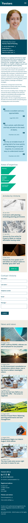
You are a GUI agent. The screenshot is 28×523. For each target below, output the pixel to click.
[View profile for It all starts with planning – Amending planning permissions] (14, 205)
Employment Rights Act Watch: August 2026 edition (12, 440)
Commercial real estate (5, 186)
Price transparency (6, 497)
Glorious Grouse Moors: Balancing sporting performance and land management (12, 417)
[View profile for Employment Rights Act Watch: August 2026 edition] (14, 429)
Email (3, 296)
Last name (4, 284)
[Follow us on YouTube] (9, 474)
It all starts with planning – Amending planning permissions (14, 216)
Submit (4, 313)
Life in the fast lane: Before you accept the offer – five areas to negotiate (12, 394)
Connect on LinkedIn (7, 50)
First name (4, 278)
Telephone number (6, 290)
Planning (4, 168)
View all (14, 269)
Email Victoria (6, 48)
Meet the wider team (7, 52)
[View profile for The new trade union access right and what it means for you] (14, 451)
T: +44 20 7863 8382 (8, 46)
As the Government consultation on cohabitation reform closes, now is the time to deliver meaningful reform (13, 369)
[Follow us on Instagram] (6, 474)
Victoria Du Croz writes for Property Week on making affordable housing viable (12, 238)
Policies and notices (7, 495)
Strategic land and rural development (5, 178)
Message (4, 302)
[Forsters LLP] (6, 3)
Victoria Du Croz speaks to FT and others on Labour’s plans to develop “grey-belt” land (14, 262)
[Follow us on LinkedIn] (2, 474)
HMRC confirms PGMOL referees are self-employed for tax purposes (14, 345)
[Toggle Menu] (25, 3)
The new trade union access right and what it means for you (12, 462)
